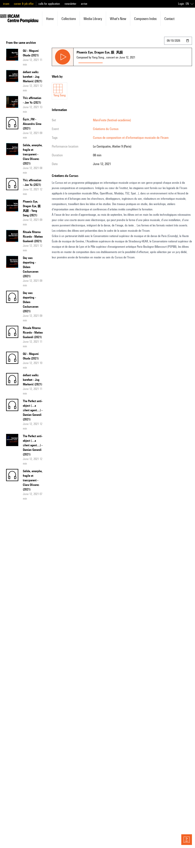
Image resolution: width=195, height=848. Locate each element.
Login (181, 4)
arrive (84, 4)
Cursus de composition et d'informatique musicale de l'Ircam (131, 138)
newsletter (70, 4)
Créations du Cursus (105, 129)
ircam (6, 4)
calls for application (49, 4)
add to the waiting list (119, 62)
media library (93, 19)
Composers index (145, 19)
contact (169, 19)
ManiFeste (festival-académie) (112, 120)
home (50, 19)
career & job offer (24, 4)
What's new (118, 19)
